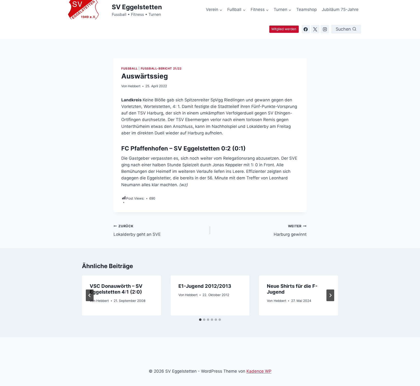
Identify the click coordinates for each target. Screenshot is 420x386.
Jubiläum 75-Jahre (340, 9)
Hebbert (134, 86)
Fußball (129, 68)
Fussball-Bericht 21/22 (161, 68)
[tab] (200, 319)
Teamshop (306, 9)
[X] (315, 29)
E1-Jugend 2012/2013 (204, 286)
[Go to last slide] (90, 295)
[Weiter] (330, 295)
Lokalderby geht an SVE (137, 230)
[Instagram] (325, 29)
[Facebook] (306, 29)
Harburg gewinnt (290, 230)
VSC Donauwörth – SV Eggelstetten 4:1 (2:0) (116, 289)
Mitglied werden (283, 29)
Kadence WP (258, 371)
